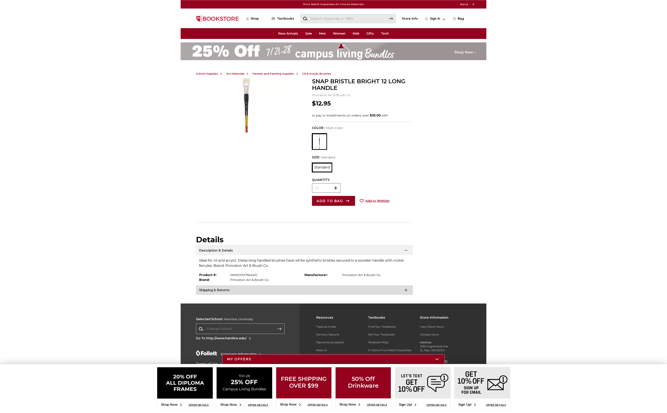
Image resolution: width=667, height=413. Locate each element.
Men (322, 33)
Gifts (370, 33)
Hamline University (224, 319)
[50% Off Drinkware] (363, 395)
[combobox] (240, 328)
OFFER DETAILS (198, 405)
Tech (385, 33)
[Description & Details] (304, 250)
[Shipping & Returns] (304, 290)
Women (339, 33)
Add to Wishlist (377, 201)
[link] (458, 18)
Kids (356, 33)
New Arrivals (288, 33)
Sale (308, 33)
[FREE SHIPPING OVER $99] (303, 395)
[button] (333, 4)
